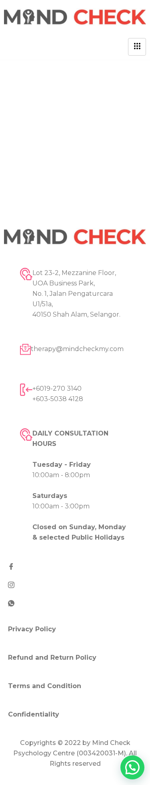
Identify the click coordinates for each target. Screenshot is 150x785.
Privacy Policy (32, 629)
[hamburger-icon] (137, 47)
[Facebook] (75, 566)
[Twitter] (75, 584)
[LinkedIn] (75, 603)
